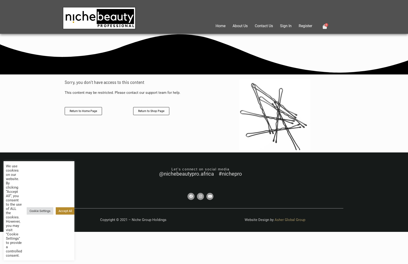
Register (305, 26)
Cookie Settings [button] (40, 211)
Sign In (286, 26)
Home (220, 26)
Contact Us (264, 26)
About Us (240, 26)
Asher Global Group (290, 220)
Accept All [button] (65, 211)
